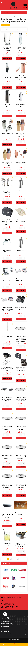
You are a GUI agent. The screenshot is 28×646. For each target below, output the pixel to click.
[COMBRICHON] (22, 586)
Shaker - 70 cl (20, 191)
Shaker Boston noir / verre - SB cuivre (7, 76)
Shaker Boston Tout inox (7, 105)
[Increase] (10, 55)
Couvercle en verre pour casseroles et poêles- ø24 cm (21, 456)
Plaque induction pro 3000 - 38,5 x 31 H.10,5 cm (7, 368)
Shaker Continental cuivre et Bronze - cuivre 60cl (21, 135)
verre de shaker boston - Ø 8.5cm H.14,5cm (7, 48)
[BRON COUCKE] (14, 586)
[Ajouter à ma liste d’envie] (12, 33)
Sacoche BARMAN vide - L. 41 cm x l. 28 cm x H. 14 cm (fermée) (7, 222)
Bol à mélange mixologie (7, 544)
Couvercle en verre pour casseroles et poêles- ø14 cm (21, 399)
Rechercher (24, 2)
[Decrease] (5, 55)
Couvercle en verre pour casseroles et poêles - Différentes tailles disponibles (21, 339)
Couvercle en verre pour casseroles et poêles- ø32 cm (21, 485)
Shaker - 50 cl (20, 250)
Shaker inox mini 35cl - (7, 134)
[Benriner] (14, 570)
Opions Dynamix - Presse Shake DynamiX (7, 192)
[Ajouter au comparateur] (12, 35)
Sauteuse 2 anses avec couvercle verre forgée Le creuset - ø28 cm (7, 515)
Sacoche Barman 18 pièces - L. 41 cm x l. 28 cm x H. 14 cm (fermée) (21, 369)
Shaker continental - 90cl (21, 105)
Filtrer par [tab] (6, 25)
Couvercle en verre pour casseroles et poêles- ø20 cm (7, 456)
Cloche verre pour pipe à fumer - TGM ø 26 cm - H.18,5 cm (7, 309)
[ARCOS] (6, 570)
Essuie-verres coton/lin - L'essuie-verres (21, 221)
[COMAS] (22, 578)
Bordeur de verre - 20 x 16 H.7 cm (20, 308)
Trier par (17, 29)
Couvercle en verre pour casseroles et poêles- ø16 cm (7, 428)
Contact (25, 4)
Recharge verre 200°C (7, 336)
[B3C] (6, 578)
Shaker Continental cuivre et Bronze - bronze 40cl (7, 163)
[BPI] (14, 578)
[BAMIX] (6, 586)
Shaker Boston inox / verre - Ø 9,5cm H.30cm (20, 48)
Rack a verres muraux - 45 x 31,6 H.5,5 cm (21, 513)
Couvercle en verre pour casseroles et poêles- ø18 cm (21, 428)
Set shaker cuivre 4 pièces (21, 163)
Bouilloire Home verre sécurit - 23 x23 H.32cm (7, 280)
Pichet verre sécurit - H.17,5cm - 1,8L (7, 251)
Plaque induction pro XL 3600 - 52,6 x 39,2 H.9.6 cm (7, 399)
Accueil (2, 16)
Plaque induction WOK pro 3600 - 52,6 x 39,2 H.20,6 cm (21, 544)
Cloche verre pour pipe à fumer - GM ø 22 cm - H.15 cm (21, 280)
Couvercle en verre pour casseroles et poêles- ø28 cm (7, 485)
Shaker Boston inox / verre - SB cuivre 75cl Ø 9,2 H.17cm (20, 77)
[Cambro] (22, 570)
